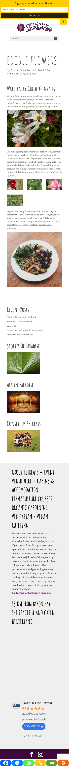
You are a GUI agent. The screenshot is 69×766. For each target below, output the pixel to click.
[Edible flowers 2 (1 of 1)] (14, 184)
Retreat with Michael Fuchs (20, 334)
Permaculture (16, 73)
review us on (32, 726)
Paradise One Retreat (37, 703)
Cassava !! (11, 326)
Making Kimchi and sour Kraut (21, 317)
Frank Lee (17, 70)
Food (50, 70)
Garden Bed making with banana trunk (25, 330)
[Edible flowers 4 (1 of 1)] (14, 200)
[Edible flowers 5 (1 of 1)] (54, 184)
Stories (32, 73)
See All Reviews (32, 736)
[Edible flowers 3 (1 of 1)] (34, 184)
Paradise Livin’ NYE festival (19, 321)
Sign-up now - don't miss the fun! (34, 3)
